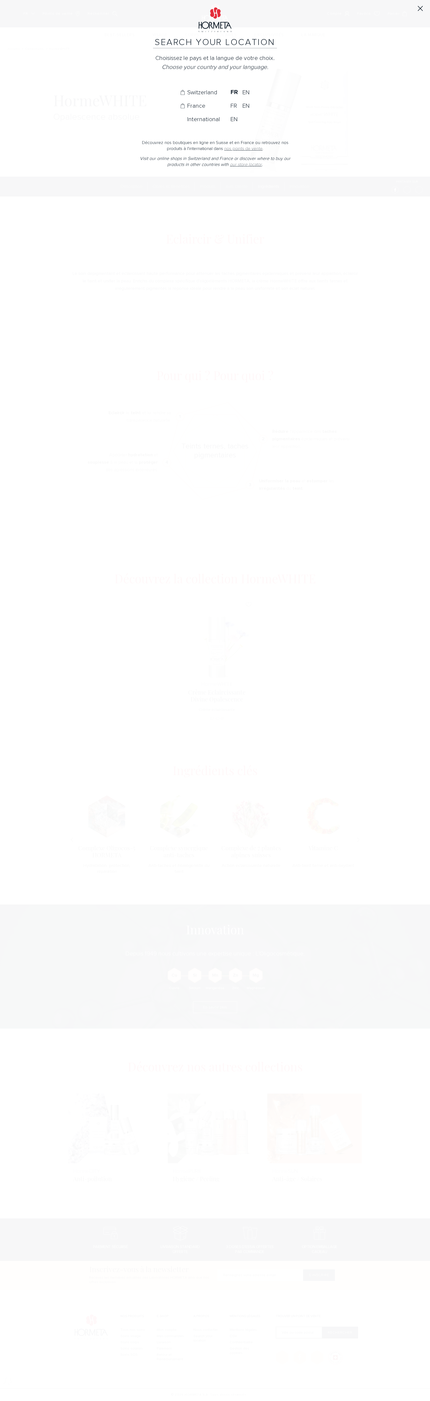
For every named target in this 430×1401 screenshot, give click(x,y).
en (246, 92)
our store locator (246, 164)
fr (234, 92)
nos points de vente (243, 148)
